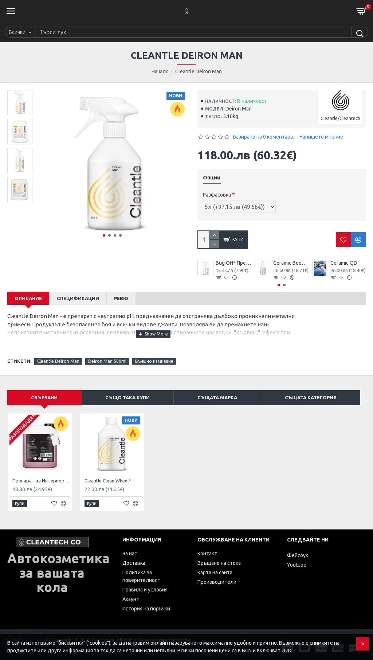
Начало (160, 71)
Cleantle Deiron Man (58, 361)
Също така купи (127, 397)
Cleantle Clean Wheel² (107, 480)
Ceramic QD (343, 263)
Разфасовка (217, 195)
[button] (104, 235)
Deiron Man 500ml (107, 361)
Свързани (44, 397)
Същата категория (311, 397)
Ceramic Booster (291, 263)
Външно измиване (154, 361)
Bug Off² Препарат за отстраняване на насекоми (233, 263)
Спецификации (78, 298)
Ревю (121, 298)
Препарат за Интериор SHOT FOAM (41, 480)
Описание (28, 298)
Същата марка (217, 397)
